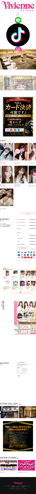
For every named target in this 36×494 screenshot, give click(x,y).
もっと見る (28, 213)
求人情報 (18, 16)
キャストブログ (18, 13)
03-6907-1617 (23, 373)
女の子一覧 (18, 12)
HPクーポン (18, 14)
